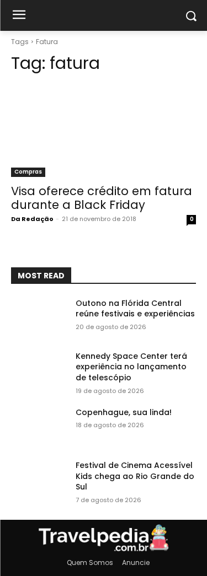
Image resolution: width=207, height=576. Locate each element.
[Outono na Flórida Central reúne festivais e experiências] (39, 317)
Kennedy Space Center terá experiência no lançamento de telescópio (131, 367)
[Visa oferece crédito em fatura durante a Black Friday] (103, 130)
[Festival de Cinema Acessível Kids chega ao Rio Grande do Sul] (39, 479)
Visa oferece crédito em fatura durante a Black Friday (101, 198)
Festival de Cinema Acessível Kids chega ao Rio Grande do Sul (135, 476)
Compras (28, 172)
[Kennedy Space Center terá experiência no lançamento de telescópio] (39, 370)
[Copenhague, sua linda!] (39, 426)
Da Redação (32, 218)
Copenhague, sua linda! (124, 412)
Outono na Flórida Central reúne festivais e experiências (135, 309)
